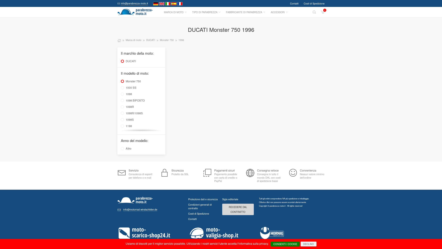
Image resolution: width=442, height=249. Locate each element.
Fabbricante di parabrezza (244, 12)
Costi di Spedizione (314, 3)
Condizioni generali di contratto (200, 206)
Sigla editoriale (230, 199)
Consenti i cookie (285, 244)
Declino (308, 244)
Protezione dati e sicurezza (203, 199)
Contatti (294, 3)
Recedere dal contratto (238, 209)
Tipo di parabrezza (204, 12)
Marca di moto (174, 12)
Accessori (278, 12)
